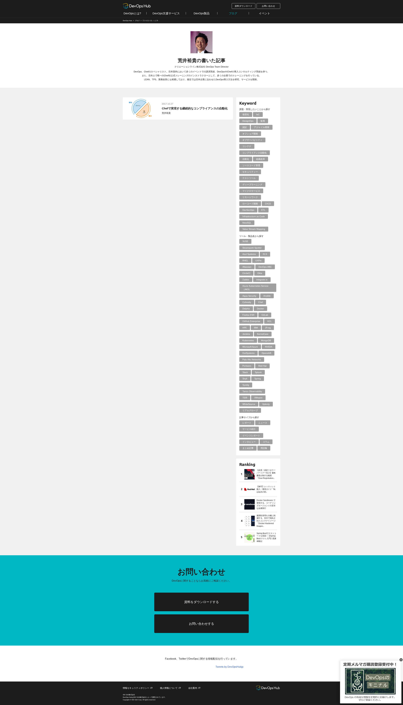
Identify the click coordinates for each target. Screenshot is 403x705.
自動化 (245, 159)
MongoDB (266, 340)
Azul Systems (249, 254)
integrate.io (261, 279)
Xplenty (266, 404)
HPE (244, 327)
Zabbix (245, 279)
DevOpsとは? (132, 13)
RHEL (245, 260)
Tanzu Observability (252, 391)
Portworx (246, 366)
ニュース (262, 422)
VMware (258, 397)
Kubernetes (248, 340)
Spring (257, 378)
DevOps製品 (202, 13)
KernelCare (262, 334)
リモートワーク (250, 197)
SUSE (245, 241)
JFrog (268, 327)
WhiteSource (248, 404)
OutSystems (248, 353)
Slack (245, 372)
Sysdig (245, 385)
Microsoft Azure (250, 346)
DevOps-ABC (265, 267)
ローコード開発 (250, 203)
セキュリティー (250, 172)
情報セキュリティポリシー (136, 688)
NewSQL (246, 222)
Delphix (246, 308)
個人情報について (169, 688)
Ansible (267, 296)
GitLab (264, 315)
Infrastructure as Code (253, 216)
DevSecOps (248, 210)
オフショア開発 (250, 133)
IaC (258, 114)
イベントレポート (251, 435)
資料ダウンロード (243, 6)
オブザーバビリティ (252, 140)
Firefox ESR (248, 315)
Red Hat (262, 366)
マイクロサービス (251, 191)
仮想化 (245, 114)
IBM (256, 327)
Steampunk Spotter (252, 248)
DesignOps (247, 121)
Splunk (258, 372)
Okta (259, 273)
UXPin (258, 260)
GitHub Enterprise (251, 321)
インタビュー (249, 442)
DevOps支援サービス (166, 13)
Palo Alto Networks (251, 359)
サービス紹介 (249, 429)
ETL (263, 210)
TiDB (244, 397)
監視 (263, 121)
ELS (265, 254)
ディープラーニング (252, 184)
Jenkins (246, 334)
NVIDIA (268, 346)
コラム (266, 442)
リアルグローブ (250, 410)
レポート (246, 422)
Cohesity (246, 302)
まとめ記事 (247, 448)
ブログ (233, 13)
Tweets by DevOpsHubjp (229, 666)
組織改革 (260, 159)
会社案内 (192, 688)
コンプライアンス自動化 (254, 152)
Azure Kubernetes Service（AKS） (255, 288)
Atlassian (246, 267)
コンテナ (246, 146)
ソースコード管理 (251, 165)
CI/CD (268, 203)
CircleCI (246, 273)
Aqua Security (249, 296)
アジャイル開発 (261, 127)
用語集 (264, 448)
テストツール (249, 178)
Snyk (244, 378)
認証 (244, 127)
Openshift (266, 353)
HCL (269, 321)
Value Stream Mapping (253, 229)
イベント (264, 13)
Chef (260, 302)
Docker (260, 308)
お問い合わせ (268, 6)
